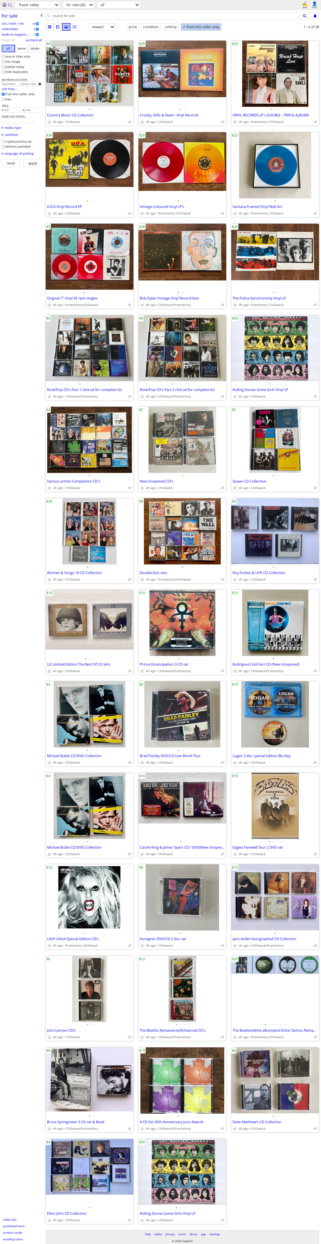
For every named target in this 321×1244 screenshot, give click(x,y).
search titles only (17, 56)
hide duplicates (16, 72)
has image (12, 61)
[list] (49, 27)
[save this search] (315, 16)
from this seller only (20, 94)
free (8, 99)
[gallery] (66, 27)
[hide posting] (129, 122)
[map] (74, 27)
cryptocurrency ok (18, 141)
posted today (14, 67)
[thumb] (58, 27)
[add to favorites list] (49, 122)
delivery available (18, 146)
